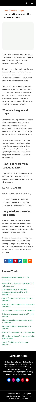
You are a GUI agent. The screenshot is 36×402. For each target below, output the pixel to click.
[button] (26, 3)
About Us (16, 396)
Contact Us (26, 396)
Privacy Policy (13, 399)
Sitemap (25, 399)
